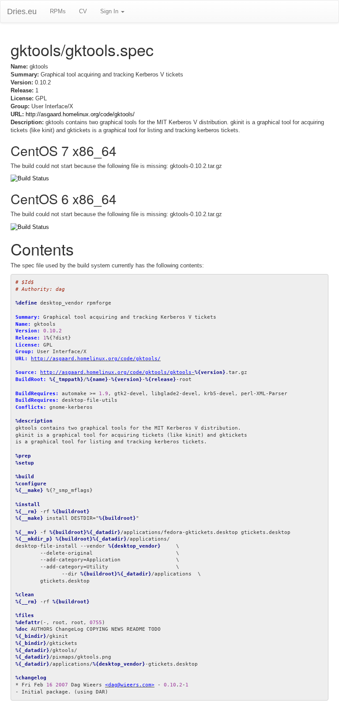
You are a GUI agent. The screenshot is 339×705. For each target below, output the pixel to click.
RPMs (58, 11)
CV (83, 11)
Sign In (110, 11)
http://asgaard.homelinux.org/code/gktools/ (80, 114)
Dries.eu (22, 11)
